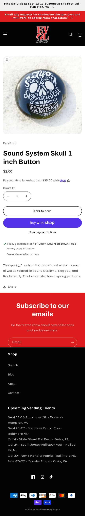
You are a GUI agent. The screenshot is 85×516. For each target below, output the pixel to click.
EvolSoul (37, 509)
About (12, 383)
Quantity (9, 188)
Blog (11, 374)
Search (13, 365)
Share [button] (12, 286)
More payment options (42, 232)
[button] (5, 34)
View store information (23, 254)
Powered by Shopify (51, 509)
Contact (13, 392)
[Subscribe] (72, 342)
